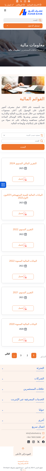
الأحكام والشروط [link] (23, 463)
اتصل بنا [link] (8, 4)
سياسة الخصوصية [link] (23, 461)
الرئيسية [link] (41, 50)
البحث (23, 147)
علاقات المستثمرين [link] (29, 50)
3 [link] (20, 355)
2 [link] (27, 355)
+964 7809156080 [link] (33, 437)
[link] (3, 185)
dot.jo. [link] (23, 470)
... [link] (14, 355)
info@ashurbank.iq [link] (33, 433)
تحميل (20, 179)
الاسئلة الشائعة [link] (33, 4)
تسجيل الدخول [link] (34, 26)
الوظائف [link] (19, 4)
